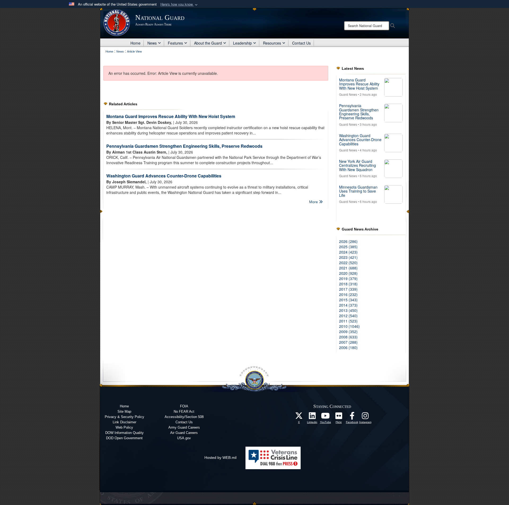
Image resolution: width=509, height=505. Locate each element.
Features (175, 43)
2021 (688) (348, 268)
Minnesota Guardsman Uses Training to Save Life (358, 191)
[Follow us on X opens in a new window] (299, 417)
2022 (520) (348, 262)
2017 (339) (348, 289)
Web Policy (124, 427)
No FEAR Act (184, 411)
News (152, 43)
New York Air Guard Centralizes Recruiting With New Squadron (357, 165)
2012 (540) (348, 315)
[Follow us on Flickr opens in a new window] (338, 417)
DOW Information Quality (124, 433)
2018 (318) (348, 283)
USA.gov (184, 438)
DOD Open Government (124, 438)
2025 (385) (348, 246)
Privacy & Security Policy (124, 417)
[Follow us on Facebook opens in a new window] (352, 417)
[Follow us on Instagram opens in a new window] (365, 417)
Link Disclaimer (124, 422)
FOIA (184, 406)
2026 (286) (348, 241)
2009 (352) (348, 331)
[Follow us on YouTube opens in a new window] (325, 417)
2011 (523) (348, 321)
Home (135, 43)
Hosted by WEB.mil (220, 457)
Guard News (348, 94)
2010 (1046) (349, 326)
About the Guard (208, 43)
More (314, 202)
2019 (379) (348, 278)
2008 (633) (348, 336)
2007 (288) (348, 342)
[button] (179, 4)
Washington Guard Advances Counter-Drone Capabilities (163, 176)
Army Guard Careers (184, 427)
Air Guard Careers (184, 433)
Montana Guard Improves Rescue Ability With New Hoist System (170, 116)
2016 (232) (348, 294)
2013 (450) (348, 310)
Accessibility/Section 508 (184, 417)
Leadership (242, 43)
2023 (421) (348, 257)
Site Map (124, 411)
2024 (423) (348, 252)
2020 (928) (348, 273)
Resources (272, 43)
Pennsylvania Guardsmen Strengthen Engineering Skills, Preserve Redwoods (184, 146)
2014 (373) (348, 305)
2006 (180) (348, 347)
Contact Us (301, 43)
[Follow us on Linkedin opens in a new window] (312, 417)
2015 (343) (348, 299)
